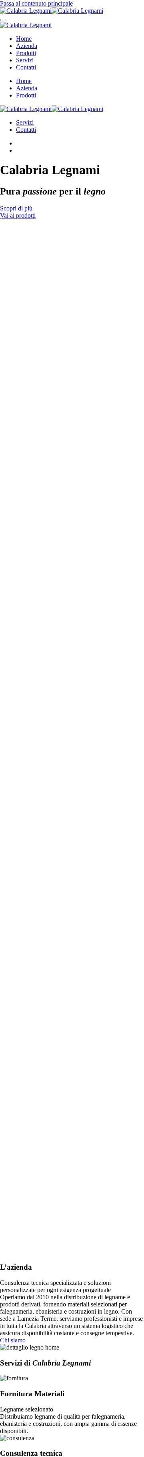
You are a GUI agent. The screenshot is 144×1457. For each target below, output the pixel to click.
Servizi (25, 60)
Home (24, 38)
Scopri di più (16, 208)
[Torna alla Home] (51, 10)
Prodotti (26, 53)
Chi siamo (13, 1340)
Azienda (26, 45)
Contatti (26, 67)
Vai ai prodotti (18, 215)
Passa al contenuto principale (36, 3)
